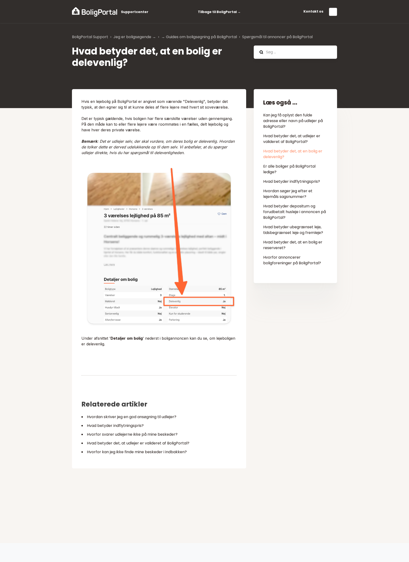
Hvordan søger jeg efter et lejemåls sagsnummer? (287, 193)
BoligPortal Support (90, 37)
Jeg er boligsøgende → (134, 37)
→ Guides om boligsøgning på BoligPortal (199, 37)
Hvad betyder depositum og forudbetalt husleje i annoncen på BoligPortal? (294, 211)
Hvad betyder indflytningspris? (115, 425)
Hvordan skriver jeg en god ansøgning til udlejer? (131, 417)
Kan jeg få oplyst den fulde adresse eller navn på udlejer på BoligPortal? (293, 120)
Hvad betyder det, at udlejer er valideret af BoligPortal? (138, 443)
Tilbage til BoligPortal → (219, 11)
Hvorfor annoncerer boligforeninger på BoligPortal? (292, 260)
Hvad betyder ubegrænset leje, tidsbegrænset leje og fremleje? (293, 229)
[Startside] (94, 12)
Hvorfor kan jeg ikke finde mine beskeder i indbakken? (137, 452)
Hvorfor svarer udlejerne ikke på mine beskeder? (132, 434)
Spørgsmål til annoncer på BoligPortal (277, 37)
